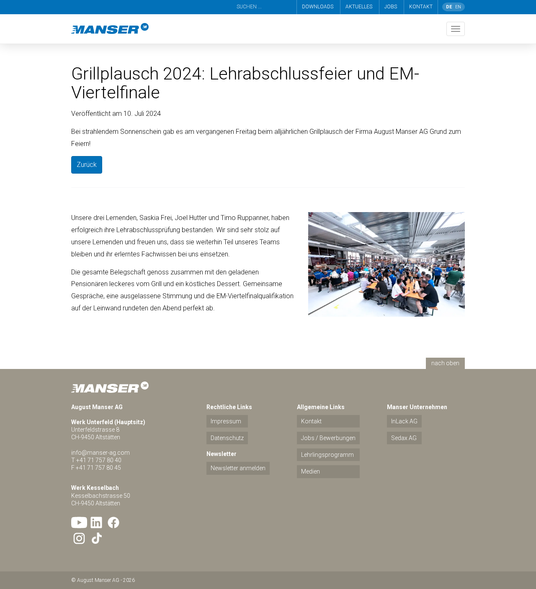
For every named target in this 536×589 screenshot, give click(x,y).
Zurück (87, 165)
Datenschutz (227, 438)
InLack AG (404, 421)
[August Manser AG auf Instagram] (79, 538)
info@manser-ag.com (100, 452)
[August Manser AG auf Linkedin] (96, 522)
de (449, 7)
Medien (310, 471)
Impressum (226, 421)
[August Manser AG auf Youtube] (79, 522)
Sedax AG (404, 438)
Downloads (317, 7)
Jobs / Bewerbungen (328, 438)
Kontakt (421, 7)
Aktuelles (358, 7)
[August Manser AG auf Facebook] (113, 522)
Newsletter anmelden (238, 468)
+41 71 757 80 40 (98, 460)
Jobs (390, 7)
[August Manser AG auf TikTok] (96, 538)
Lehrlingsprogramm (327, 454)
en (458, 7)
